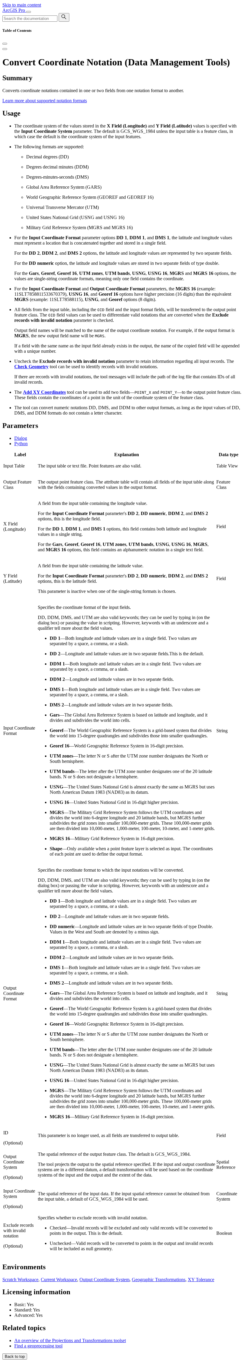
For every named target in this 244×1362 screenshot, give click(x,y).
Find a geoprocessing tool (38, 1345)
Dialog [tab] (20, 438)
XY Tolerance (201, 1279)
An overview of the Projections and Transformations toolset (70, 1340)
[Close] (4, 44)
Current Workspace (59, 1279)
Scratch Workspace (20, 1279)
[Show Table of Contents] (4, 49)
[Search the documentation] (64, 17)
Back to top (15, 1356)
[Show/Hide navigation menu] (28, 12)
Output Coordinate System (104, 1279)
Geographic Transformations (158, 1279)
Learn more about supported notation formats (44, 100)
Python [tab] (21, 443)
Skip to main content (21, 4)
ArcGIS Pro (14, 10)
